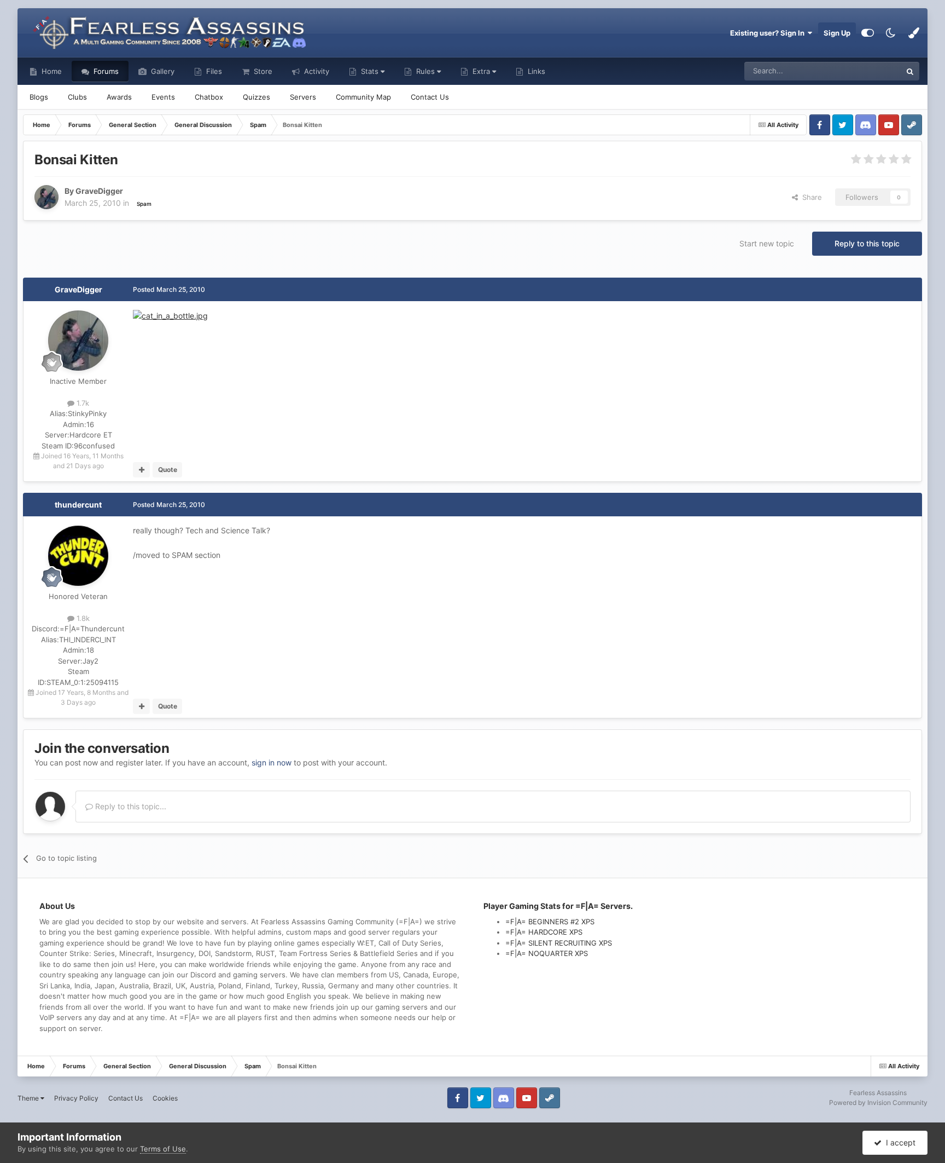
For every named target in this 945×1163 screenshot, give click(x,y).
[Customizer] (867, 32)
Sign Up (837, 32)
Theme (29, 1098)
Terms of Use (163, 1148)
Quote (167, 469)
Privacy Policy (76, 1098)
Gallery (161, 71)
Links (535, 71)
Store (262, 71)
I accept (898, 1142)
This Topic (870, 71)
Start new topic (766, 243)
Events (163, 97)
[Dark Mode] (890, 32)
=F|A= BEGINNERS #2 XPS (549, 921)
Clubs (77, 97)
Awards (119, 97)
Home (50, 71)
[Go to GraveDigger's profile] (46, 197)
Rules (425, 71)
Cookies (165, 1098)
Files (213, 71)
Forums (105, 71)
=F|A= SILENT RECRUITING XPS (558, 943)
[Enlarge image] (170, 315)
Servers (303, 97)
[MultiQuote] (141, 469)
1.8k (82, 618)
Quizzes (256, 97)
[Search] (910, 71)
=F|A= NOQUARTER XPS (546, 953)
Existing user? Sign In (769, 32)
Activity (315, 71)
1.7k (81, 403)
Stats (370, 71)
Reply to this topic (867, 243)
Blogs (39, 97)
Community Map (363, 97)
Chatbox (209, 97)
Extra (481, 71)
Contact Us (430, 97)
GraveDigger (78, 289)
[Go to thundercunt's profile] (78, 556)
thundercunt (78, 504)
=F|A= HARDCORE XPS (543, 932)
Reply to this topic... (129, 806)
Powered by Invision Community (878, 1102)
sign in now (271, 762)
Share (810, 197)
